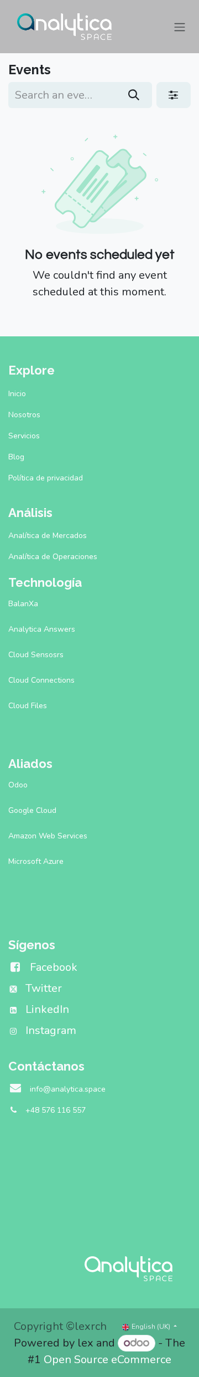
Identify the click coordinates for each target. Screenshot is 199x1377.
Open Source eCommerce (107, 1359)
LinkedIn (47, 1009)
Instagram (50, 1030)
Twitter (43, 988)
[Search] (134, 95)
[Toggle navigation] (180, 26)
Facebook (53, 967)
